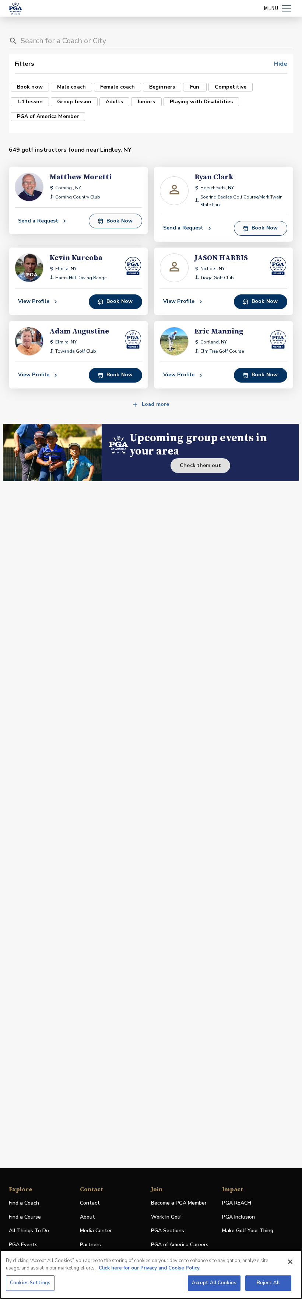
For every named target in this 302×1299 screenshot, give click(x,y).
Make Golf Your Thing (247, 1231)
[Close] (290, 1262)
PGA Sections (167, 1230)
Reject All (268, 1282)
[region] (151, 1274)
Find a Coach (24, 1202)
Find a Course (25, 1216)
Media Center (96, 1231)
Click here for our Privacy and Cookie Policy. (149, 1268)
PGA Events (23, 1244)
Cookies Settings (30, 1282)
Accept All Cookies (214, 1282)
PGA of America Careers (179, 1245)
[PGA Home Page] (15, 8)
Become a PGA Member (179, 1202)
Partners (90, 1244)
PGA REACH (236, 1203)
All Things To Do (29, 1230)
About (87, 1216)
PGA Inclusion (238, 1216)
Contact (90, 1202)
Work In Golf (166, 1216)
